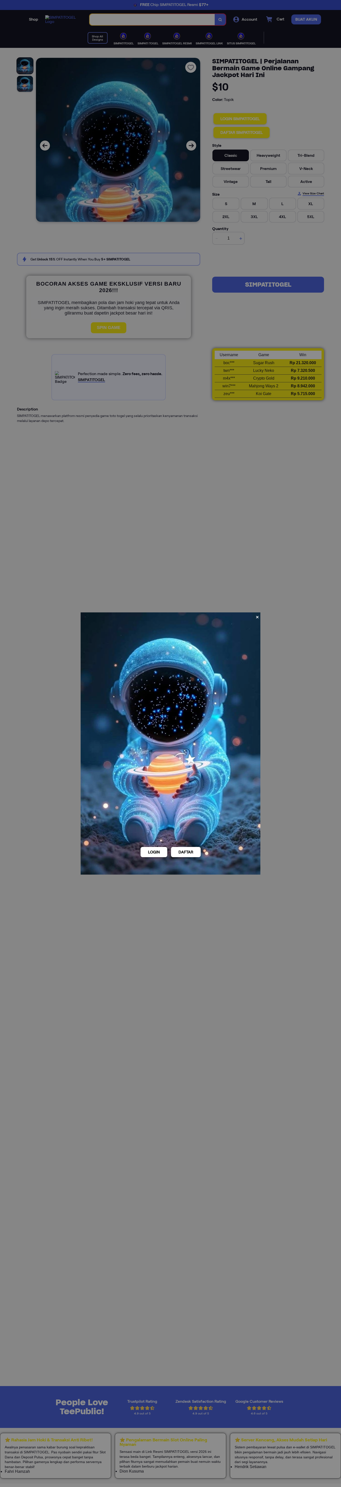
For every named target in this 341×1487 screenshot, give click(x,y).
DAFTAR (185, 852)
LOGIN (154, 852)
